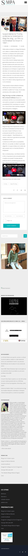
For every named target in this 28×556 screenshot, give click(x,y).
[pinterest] (25, 552)
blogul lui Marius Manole (8, 461)
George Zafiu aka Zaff (7, 470)
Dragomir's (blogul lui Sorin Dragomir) (11, 467)
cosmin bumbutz (5, 464)
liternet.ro (3, 496)
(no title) (3, 376)
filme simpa (6, 46)
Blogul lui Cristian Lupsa (7, 458)
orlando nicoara (5, 499)
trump (5, 184)
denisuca (3, 493)
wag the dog (13, 184)
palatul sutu (4, 502)
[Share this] (17, 190)
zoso (2, 475)
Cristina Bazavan (14, 46)
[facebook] (20, 552)
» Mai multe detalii (6, 448)
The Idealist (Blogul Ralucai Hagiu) (10, 473)
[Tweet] (21, 190)
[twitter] (23, 552)
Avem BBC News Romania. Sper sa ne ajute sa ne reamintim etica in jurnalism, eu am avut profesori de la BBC (13, 371)
